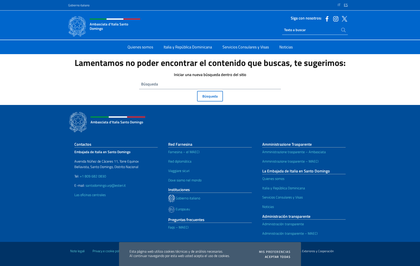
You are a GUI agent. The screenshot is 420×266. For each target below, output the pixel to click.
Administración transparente (283, 224)
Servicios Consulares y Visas (282, 197)
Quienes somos (273, 178)
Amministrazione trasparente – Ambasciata (294, 151)
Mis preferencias (274, 251)
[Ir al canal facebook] (326, 18)
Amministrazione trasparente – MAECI (290, 161)
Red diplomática (179, 161)
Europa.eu (182, 209)
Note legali (77, 251)
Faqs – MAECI (178, 227)
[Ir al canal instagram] (334, 18)
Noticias (268, 206)
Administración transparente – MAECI (290, 233)
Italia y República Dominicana (283, 188)
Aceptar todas (277, 256)
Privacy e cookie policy (108, 251)
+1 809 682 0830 (93, 176)
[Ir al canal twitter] (343, 18)
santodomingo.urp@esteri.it (106, 185)
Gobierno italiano (78, 5)
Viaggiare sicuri (178, 170)
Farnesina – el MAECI (184, 151)
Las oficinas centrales (90, 194)
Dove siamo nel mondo (184, 180)
